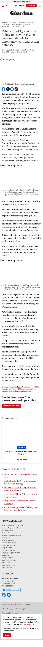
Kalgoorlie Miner (7, 548)
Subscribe (31, 6)
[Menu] (3, 6)
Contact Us (5, 604)
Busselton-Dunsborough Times (11, 535)
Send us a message (12, 590)
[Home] (6, 5)
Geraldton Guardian (8, 540)
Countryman (6, 538)
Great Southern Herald (9, 543)
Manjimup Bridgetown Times (11, 553)
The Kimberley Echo (8, 550)
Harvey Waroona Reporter (10, 545)
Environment (16, 24)
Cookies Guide (28, 624)
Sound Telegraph (7, 567)
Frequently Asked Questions (21, 604)
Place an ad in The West (10, 613)
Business (5, 22)
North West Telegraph (9, 560)
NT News (13, 22)
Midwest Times (6, 555)
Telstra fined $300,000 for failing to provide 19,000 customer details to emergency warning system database (21, 389)
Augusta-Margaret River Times (11, 528)
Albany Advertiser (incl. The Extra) (12, 525)
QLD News (31, 22)
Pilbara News (6, 562)
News (24, 26)
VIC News (16, 26)
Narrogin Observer (7, 558)
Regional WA (6, 26)
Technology (6, 24)
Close (7, 635)
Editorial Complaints (21, 609)
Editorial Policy (7, 609)
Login (21, 6)
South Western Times (8, 565)
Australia (22, 22)
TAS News (26, 24)
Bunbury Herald (7, 533)
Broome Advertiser (8, 530)
